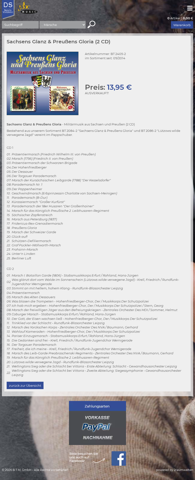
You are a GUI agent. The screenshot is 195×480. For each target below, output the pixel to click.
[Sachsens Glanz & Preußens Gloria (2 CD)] (42, 83)
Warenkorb (182, 25)
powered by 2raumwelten (174, 470)
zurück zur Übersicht (25, 385)
